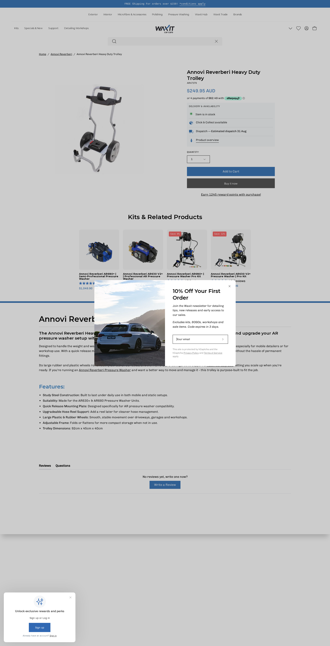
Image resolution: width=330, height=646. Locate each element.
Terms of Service (213, 353)
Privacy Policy (191, 353)
